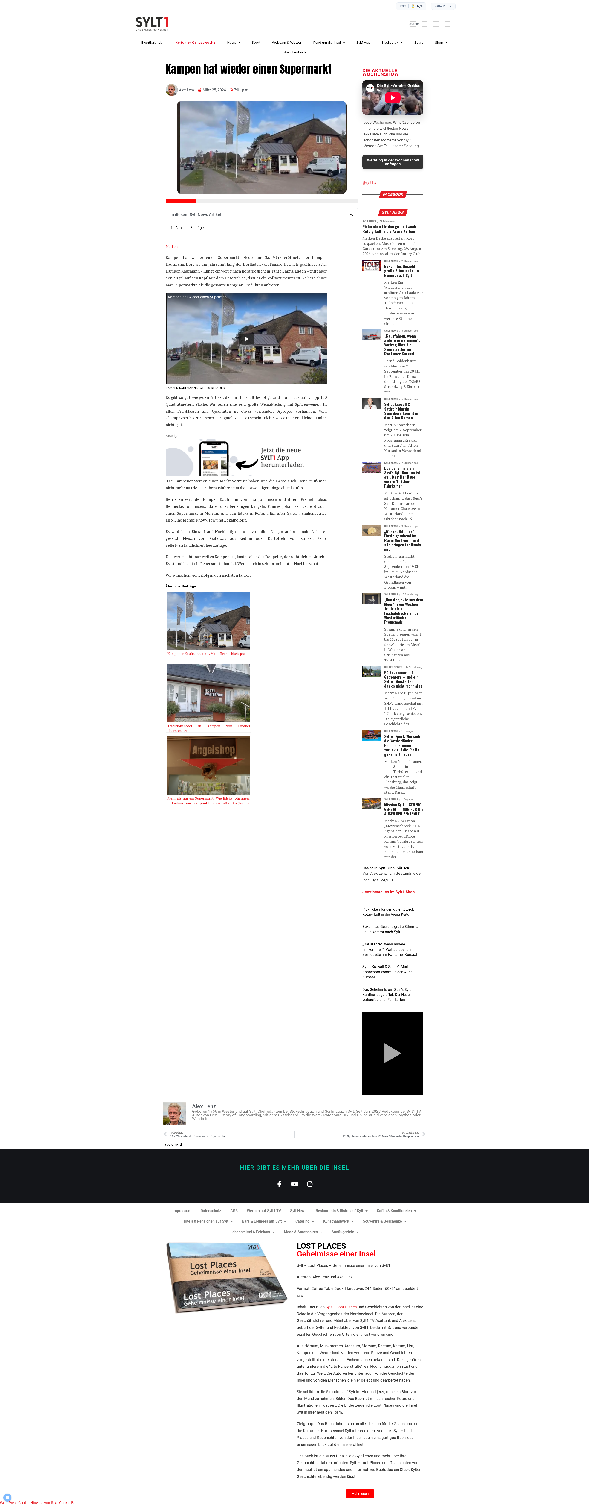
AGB (234, 1211)
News (231, 42)
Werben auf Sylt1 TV (264, 1211)
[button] (351, 215)
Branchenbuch (294, 52)
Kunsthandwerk (336, 1221)
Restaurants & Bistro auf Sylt (339, 1211)
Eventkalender (152, 42)
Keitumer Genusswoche (195, 42)
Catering (302, 1221)
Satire (419, 42)
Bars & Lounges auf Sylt (262, 1221)
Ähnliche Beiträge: (190, 228)
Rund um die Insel (327, 42)
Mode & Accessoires (301, 1232)
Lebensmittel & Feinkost (250, 1232)
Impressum (182, 1211)
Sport (256, 42)
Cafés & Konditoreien (394, 1211)
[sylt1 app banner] (246, 474)
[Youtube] (295, 1184)
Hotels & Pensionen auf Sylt (205, 1221)
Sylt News (298, 1211)
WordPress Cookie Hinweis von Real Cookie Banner (41, 1503)
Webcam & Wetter (286, 42)
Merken (172, 246)
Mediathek (390, 42)
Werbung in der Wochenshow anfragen (393, 161)
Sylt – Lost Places (341, 1307)
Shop (439, 42)
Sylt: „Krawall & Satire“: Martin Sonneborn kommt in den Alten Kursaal (387, 972)
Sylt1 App (363, 42)
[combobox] (431, 24)
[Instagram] (310, 1184)
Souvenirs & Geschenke (382, 1221)
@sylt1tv (369, 182)
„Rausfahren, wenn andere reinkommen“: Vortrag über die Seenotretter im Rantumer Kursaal (389, 949)
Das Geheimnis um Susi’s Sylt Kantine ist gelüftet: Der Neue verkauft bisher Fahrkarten (386, 994)
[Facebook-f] (279, 1184)
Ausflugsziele (343, 1232)
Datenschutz (211, 1211)
